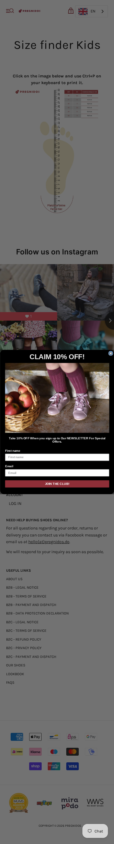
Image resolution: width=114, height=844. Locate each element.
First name (12, 450)
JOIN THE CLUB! (57, 483)
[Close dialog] (111, 353)
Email (9, 466)
